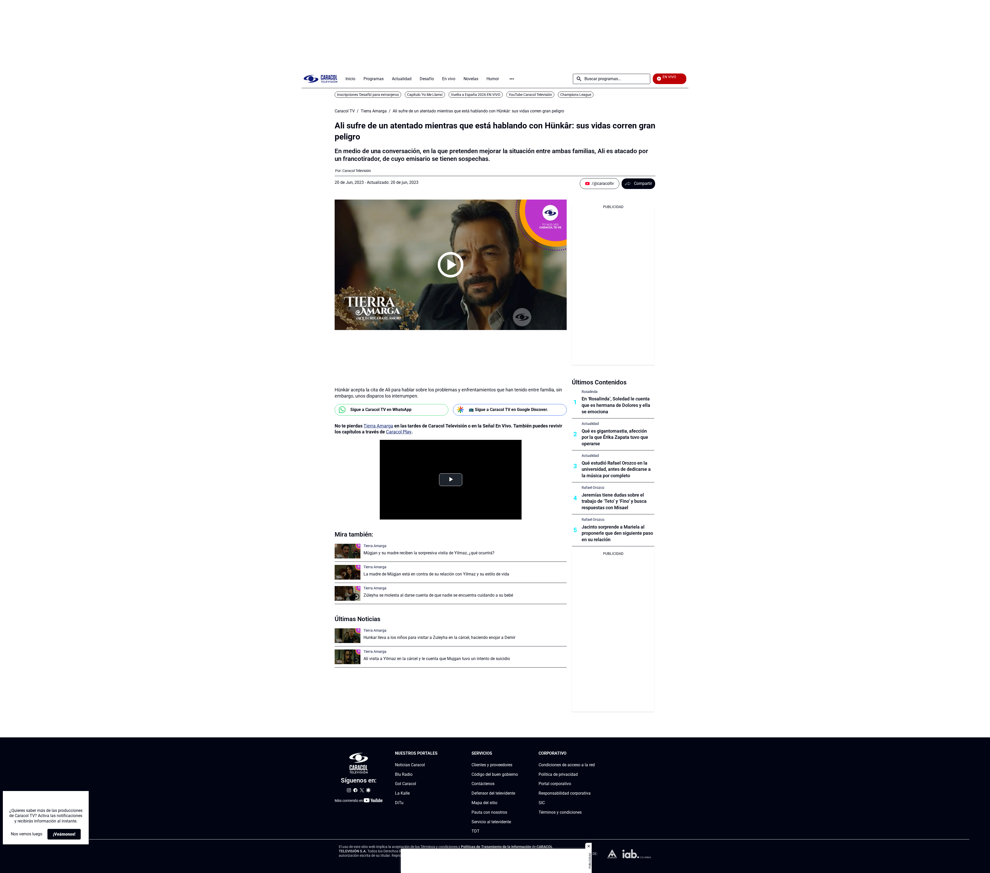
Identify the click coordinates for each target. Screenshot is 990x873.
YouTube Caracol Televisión (530, 95)
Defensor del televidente (493, 793)
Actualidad (590, 424)
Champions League (575, 95)
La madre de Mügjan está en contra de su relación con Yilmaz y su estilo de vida (436, 574)
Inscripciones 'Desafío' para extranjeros (368, 95)
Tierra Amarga (374, 111)
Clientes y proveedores (492, 764)
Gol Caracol (405, 783)
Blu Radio (403, 774)
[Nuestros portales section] (439, 753)
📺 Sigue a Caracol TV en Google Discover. (508, 409)
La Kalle (402, 793)
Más (511, 79)
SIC (542, 802)
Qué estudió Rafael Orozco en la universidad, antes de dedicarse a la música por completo (616, 469)
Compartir (643, 183)
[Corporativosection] (593, 753)
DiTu (399, 802)
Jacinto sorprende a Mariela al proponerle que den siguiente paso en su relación (617, 533)
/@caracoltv (603, 183)
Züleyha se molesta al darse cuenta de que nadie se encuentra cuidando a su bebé (438, 595)
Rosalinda (590, 392)
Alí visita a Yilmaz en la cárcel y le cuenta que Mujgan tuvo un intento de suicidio (437, 658)
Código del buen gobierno (495, 774)
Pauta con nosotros (489, 812)
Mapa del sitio (484, 802)
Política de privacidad (558, 774)
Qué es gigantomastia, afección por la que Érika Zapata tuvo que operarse (615, 437)
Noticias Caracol (410, 764)
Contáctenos (483, 783)
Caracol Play (398, 431)
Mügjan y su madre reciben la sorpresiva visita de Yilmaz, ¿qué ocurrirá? (429, 552)
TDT (476, 831)
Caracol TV (345, 111)
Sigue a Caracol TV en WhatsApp (380, 409)
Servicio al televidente (491, 821)
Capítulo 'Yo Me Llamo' (425, 95)
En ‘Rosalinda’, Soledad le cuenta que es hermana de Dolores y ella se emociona (616, 405)
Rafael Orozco (593, 487)
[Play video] (451, 265)
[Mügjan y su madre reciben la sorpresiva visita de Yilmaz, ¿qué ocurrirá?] (347, 551)
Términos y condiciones (560, 812)
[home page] (320, 79)
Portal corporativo (555, 783)
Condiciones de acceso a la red (567, 764)
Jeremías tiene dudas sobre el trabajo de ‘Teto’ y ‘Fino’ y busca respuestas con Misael (614, 501)
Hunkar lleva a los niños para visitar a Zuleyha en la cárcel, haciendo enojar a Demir (439, 637)
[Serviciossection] (516, 753)
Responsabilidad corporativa (565, 793)
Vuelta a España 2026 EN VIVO (475, 95)
